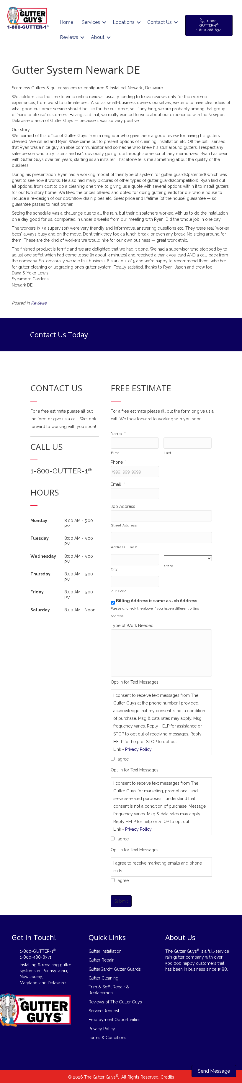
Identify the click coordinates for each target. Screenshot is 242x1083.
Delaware (57, 982)
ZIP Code (118, 591)
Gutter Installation (105, 951)
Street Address (124, 525)
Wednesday (43, 556)
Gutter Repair (101, 960)
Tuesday (39, 538)
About (97, 37)
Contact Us (159, 22)
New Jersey (31, 976)
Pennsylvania (54, 970)
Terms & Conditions (107, 1037)
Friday (37, 592)
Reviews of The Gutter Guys (115, 1002)
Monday (38, 520)
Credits (167, 1077)
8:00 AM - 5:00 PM (78, 523)
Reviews (69, 37)
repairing (50, 964)
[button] (104, 22)
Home (66, 22)
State (168, 566)
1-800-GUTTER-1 (61, 471)
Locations (124, 22)
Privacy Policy (138, 749)
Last (167, 453)
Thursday (40, 574)
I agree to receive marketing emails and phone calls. (157, 867)
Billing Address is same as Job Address (156, 600)
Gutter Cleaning (103, 978)
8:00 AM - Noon (79, 610)
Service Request (104, 1010)
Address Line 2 (124, 547)
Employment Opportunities (114, 1019)
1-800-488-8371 (35, 957)
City (114, 569)
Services (91, 22)
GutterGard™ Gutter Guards (115, 969)
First (115, 453)
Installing (28, 964)
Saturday (40, 610)
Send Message (214, 1071)
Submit (121, 901)
